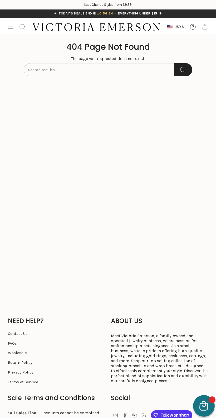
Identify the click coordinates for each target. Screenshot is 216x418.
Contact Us (18, 333)
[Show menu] (10, 27)
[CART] (205, 27)
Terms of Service (23, 382)
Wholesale (17, 352)
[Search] (183, 69)
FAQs (12, 343)
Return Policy (20, 362)
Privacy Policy (20, 372)
